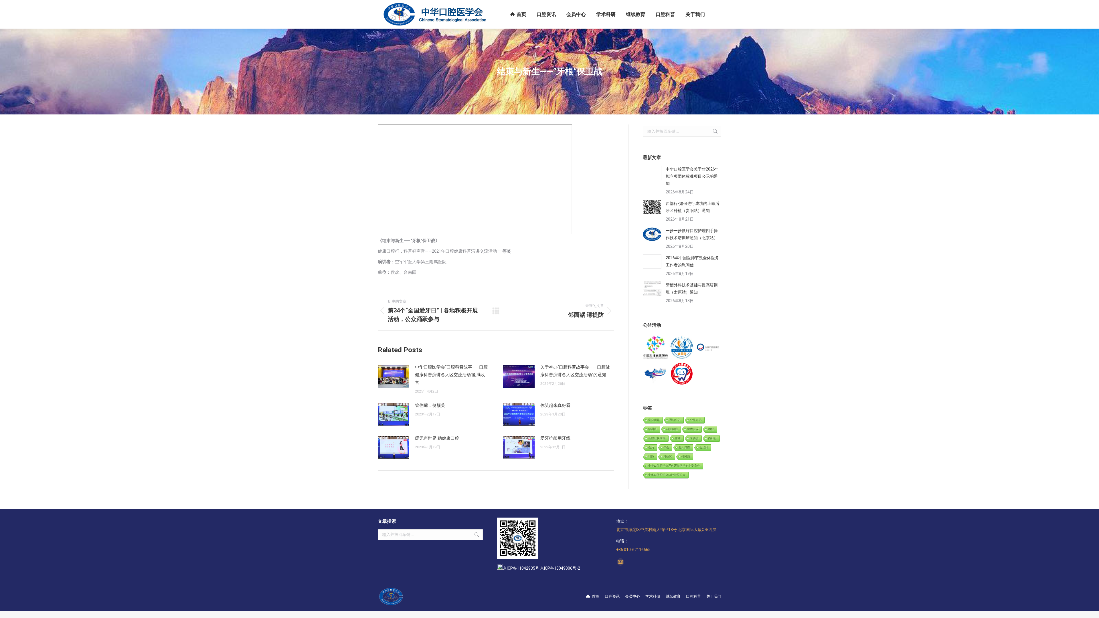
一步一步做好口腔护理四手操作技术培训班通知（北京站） (692, 234)
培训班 (652, 429)
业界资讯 (695, 419)
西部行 (712, 438)
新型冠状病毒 (656, 438)
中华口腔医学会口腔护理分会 (666, 474)
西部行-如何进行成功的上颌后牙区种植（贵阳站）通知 (692, 207)
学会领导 (654, 419)
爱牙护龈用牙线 (555, 438)
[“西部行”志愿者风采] (656, 348)
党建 (678, 438)
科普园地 (672, 429)
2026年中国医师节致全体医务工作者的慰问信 (692, 261)
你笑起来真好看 (555, 405)
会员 (651, 447)
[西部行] (656, 374)
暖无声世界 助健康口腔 (437, 438)
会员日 (703, 447)
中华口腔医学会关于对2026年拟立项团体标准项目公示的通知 (692, 176)
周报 (711, 429)
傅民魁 (685, 456)
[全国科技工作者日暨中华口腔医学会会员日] (682, 348)
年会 (666, 447)
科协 (651, 456)
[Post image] (393, 376)
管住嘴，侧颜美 (430, 405)
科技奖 (667, 456)
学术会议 (693, 429)
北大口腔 (684, 447)
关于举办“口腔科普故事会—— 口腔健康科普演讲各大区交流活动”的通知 (575, 371)
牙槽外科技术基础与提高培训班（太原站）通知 (692, 288)
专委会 (694, 438)
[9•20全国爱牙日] (682, 374)
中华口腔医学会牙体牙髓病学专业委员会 (674, 465)
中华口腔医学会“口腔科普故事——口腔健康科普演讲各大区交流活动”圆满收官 (451, 375)
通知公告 (675, 419)
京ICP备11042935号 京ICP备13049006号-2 (541, 568)
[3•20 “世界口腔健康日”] (708, 348)
